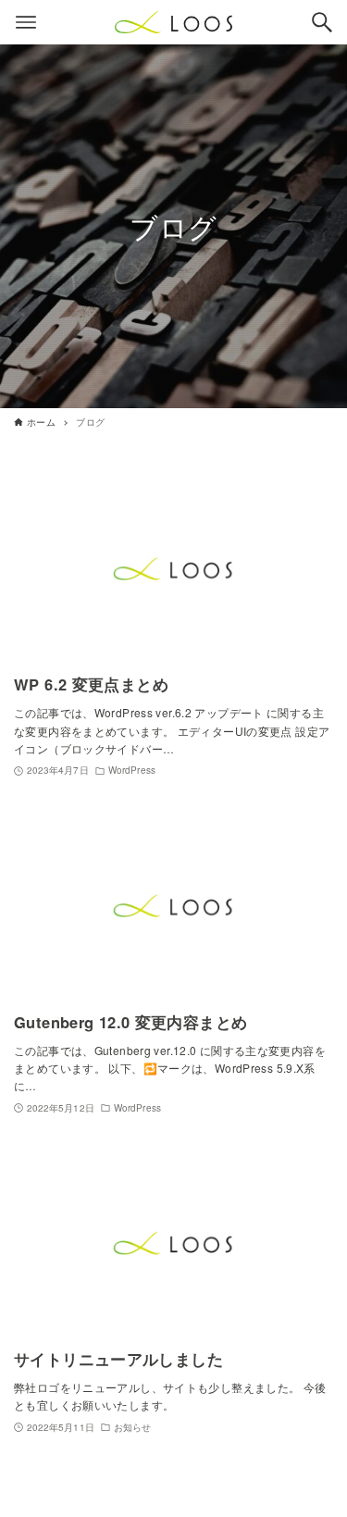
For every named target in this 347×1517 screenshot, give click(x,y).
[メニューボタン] (25, 22)
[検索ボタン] (322, 22)
